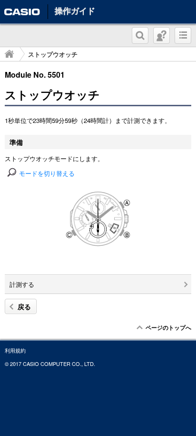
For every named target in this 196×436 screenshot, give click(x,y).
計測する (22, 284)
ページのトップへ (168, 327)
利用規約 (15, 350)
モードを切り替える (47, 173)
